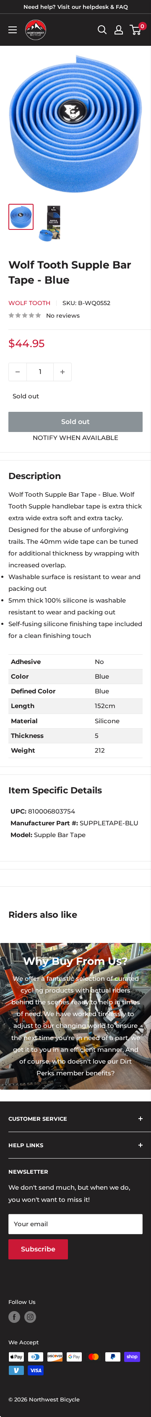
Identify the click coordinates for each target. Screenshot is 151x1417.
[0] (135, 30)
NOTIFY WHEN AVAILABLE (75, 438)
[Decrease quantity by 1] (17, 372)
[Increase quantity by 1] (62, 372)
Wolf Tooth (29, 303)
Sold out (75, 422)
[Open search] (102, 29)
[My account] (119, 29)
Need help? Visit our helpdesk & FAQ (75, 6)
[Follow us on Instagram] (30, 1317)
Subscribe (38, 1249)
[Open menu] (12, 29)
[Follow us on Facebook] (14, 1317)
